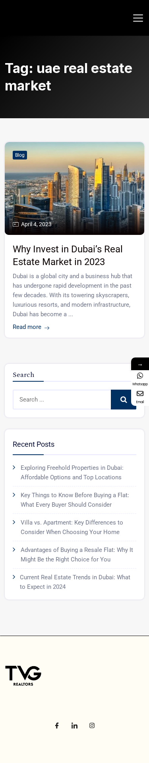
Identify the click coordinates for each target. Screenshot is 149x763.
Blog (20, 155)
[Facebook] (57, 725)
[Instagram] (92, 725)
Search (123, 399)
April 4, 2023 (36, 224)
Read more (27, 327)
